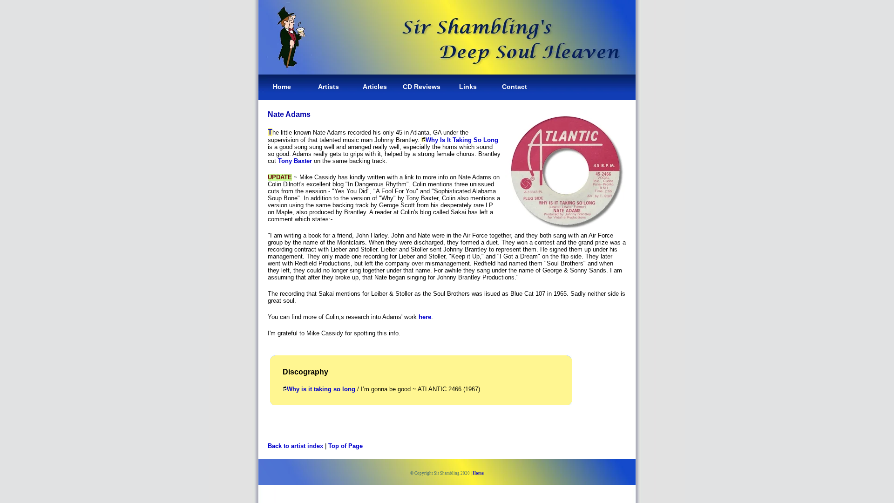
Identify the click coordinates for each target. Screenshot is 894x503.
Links (468, 86)
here (425, 316)
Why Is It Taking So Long (462, 139)
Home (282, 86)
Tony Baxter (295, 160)
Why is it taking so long (321, 389)
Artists (328, 86)
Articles (375, 86)
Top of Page (345, 445)
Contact (514, 86)
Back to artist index (295, 445)
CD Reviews (421, 86)
